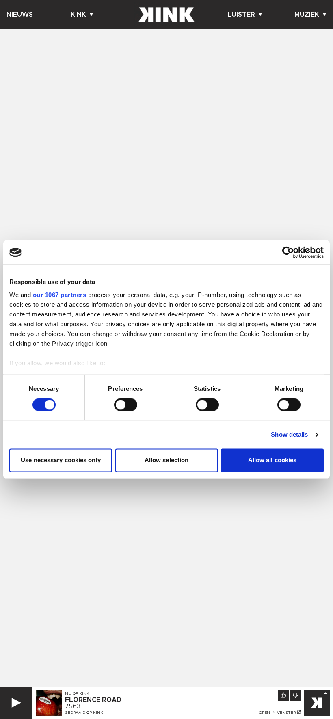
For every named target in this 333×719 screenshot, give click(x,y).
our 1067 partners (59, 294)
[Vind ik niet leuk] (295, 695)
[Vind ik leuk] (283, 695)
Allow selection (167, 460)
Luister (241, 14)
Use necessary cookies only (61, 460)
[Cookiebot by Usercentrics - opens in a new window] (288, 252)
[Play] (16, 703)
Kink (78, 14)
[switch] (125, 404)
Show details (289, 434)
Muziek (306, 14)
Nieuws (19, 14)
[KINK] (317, 703)
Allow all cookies (272, 460)
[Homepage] (166, 14)
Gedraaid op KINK (84, 712)
